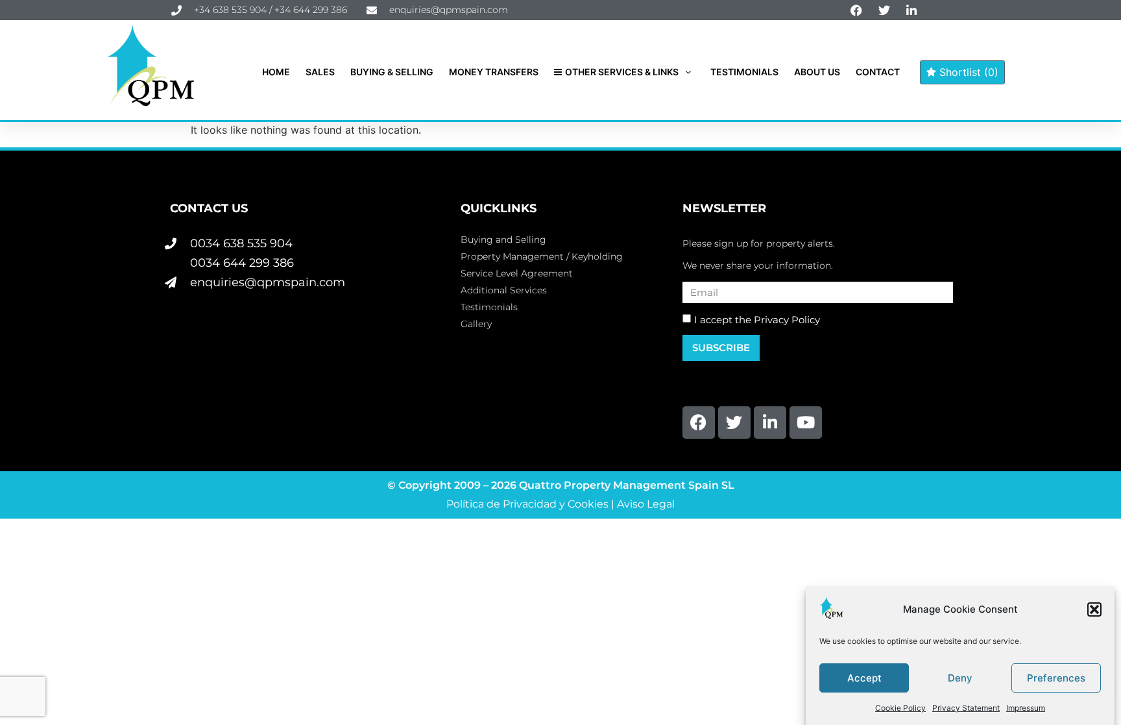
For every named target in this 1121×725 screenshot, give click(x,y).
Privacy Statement (966, 708)
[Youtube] (806, 422)
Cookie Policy (900, 708)
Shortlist (967, 72)
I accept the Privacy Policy (757, 319)
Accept (864, 678)
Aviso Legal (646, 504)
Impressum (1025, 708)
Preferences (1056, 678)
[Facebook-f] (698, 422)
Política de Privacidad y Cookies (527, 504)
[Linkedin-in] (770, 422)
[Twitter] (734, 422)
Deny (960, 678)
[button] (1094, 609)
